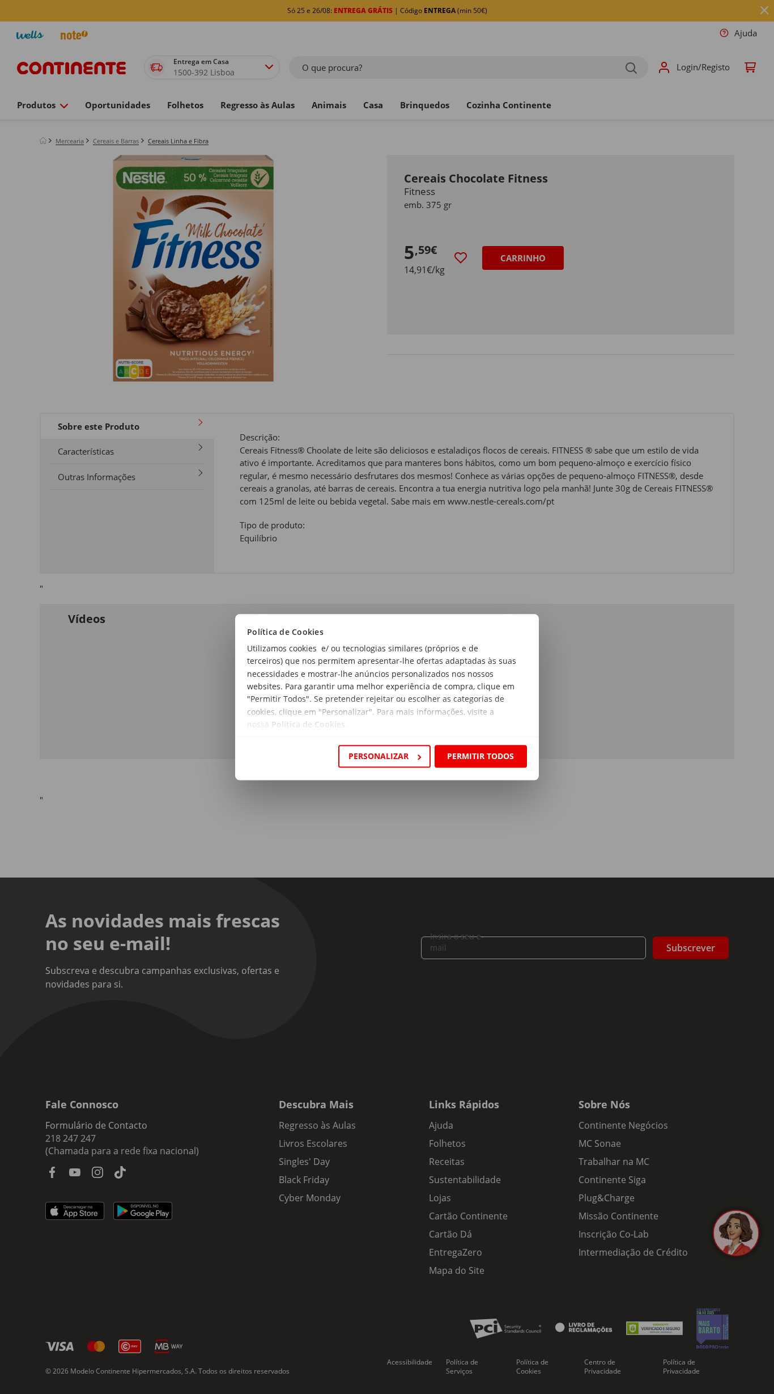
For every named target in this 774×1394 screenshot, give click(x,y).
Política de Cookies (308, 724)
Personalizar (378, 756)
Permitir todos (480, 756)
